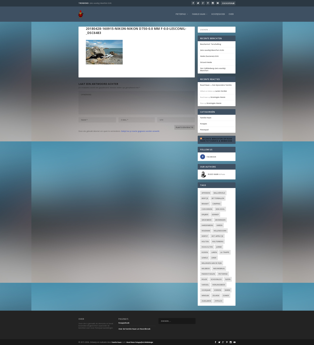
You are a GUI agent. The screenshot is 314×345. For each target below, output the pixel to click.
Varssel (205, 285)
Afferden (206, 193)
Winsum (205, 295)
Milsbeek (206, 268)
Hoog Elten (207, 247)
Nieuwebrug (219, 268)
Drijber (205, 214)
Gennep (215, 214)
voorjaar (206, 290)
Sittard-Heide (206, 62)
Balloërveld (219, 193)
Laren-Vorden (221, 91)
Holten (205, 241)
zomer (226, 295)
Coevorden (207, 209)
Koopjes (203, 123)
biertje (205, 198)
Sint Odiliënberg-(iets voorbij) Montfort (212, 69)
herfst (205, 236)
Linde (213, 258)
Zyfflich (218, 301)
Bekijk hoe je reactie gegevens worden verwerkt (140, 131)
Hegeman (206, 231)
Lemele (205, 258)
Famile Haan (117, 342)
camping (216, 204)
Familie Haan (198, 14)
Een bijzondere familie (222, 85)
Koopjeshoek (218, 14)
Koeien (205, 252)
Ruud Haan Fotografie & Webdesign (139, 342)
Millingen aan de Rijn (212, 263)
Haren (219, 225)
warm (227, 290)
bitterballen (218, 198)
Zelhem (215, 295)
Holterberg (217, 241)
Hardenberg (207, 225)
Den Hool (220, 209)
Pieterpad (181, 14)
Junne (219, 247)
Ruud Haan (205, 85)
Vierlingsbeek (218, 285)
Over (231, 14)
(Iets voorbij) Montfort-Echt (100, 3)
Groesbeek (206, 220)
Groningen (220, 220)
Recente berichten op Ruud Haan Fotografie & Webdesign (216, 139)
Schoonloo (216, 279)
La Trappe (224, 252)
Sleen (227, 279)
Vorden (217, 290)
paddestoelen (208, 274)
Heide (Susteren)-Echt (209, 56)
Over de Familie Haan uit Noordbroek (134, 329)
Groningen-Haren (217, 97)
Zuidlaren (206, 301)
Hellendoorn (220, 231)
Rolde (204, 279)
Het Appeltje (217, 236)
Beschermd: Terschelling (210, 44)
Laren (214, 252)
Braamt (205, 204)
